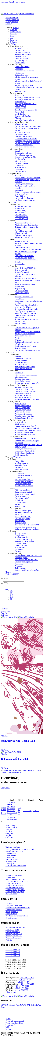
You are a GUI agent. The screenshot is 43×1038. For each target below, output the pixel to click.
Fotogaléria (19, 467)
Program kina (19, 461)
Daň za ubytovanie (21, 75)
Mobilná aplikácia (12, 18)
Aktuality (16, 28)
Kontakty (9, 24)
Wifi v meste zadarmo (22, 490)
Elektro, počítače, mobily (31, 770)
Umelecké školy (20, 114)
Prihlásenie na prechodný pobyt (26, 225)
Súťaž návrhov (20, 424)
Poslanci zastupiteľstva (23, 393)
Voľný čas (17, 457)
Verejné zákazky (21, 422)
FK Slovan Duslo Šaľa (23, 517)
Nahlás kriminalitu (12, 20)
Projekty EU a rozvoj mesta (25, 367)
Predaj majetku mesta (22, 412)
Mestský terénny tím (22, 134)
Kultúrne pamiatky (21, 537)
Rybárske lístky (20, 348)
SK (11, 591)
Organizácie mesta (21, 362)
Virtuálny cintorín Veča (14, 936)
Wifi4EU (9, 940)
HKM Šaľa (19, 515)
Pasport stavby (20, 289)
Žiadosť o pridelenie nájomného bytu (28, 126)
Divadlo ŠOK (20, 478)
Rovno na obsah (7, 2)
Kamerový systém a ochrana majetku (28, 192)
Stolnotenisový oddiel (22, 519)
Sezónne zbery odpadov (23, 153)
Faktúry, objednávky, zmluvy (25, 449)
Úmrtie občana (20, 264)
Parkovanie (19, 176)
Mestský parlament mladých (25, 120)
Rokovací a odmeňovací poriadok (27, 399)
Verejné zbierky (20, 323)
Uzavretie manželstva (22, 247)
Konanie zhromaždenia (23, 336)
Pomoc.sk (18, 566)
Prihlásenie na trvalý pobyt (24, 223)
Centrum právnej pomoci (24, 562)
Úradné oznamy (11, 918)
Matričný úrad (11, 861)
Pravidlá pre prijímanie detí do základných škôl (25, 105)
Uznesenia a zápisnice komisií (25, 391)
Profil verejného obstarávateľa (25, 426)
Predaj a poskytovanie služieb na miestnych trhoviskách (26, 306)
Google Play (10, 1005)
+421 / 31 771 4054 (23, 982)
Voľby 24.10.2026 (12, 574)
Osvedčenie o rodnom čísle (24, 256)
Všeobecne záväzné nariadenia (26, 375)
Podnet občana (20, 50)
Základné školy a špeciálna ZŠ (26, 110)
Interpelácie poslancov (23, 397)
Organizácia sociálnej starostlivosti (27, 143)
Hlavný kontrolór (21, 360)
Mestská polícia (20, 56)
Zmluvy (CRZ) (20, 447)
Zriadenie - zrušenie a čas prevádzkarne (24, 298)
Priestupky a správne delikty (25, 334)
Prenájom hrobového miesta (25, 200)
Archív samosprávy (22, 455)
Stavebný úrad (11, 864)
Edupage (18, 118)
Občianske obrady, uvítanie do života (28, 250)
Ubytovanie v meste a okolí (25, 494)
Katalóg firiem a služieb (11, 770)
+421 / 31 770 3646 (21, 986)
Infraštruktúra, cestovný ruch (25, 541)
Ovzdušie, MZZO (21, 163)
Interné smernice (21, 377)
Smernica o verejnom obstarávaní (27, 428)
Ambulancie (19, 500)
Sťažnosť (18, 340)
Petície (17, 338)
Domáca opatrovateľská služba (26, 139)
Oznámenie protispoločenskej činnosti (28, 445)
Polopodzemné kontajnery (24, 155)
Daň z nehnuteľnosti (22, 67)
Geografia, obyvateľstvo (23, 539)
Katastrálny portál (21, 558)
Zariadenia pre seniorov (23, 137)
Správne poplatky (21, 91)
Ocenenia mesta (20, 543)
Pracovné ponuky (21, 496)
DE (11, 597)
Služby (13, 202)
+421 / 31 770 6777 (25, 980)
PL (11, 599)
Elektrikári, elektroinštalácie (11, 772)
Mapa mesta (19, 190)
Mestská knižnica (21, 465)
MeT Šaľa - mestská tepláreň (25, 147)
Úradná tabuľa (15, 32)
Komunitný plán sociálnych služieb (27, 141)
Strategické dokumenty (23, 379)
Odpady (18, 151)
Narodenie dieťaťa (21, 241)
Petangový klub (20, 523)
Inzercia (17, 504)
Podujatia (13, 34)
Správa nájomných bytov (24, 418)
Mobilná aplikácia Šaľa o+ (15, 928)
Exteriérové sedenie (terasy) (25, 311)
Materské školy (20, 108)
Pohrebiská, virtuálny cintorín (25, 198)
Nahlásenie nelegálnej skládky (26, 157)
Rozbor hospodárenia (22, 408)
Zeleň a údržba (20, 159)
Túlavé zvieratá (20, 171)
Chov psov (19, 169)
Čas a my (13, 40)
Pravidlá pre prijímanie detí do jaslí (27, 97)
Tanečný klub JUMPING (24, 482)
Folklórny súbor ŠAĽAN (24, 480)
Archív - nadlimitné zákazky (25, 434)
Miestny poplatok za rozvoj (24, 85)
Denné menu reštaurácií (23, 492)
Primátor (18, 356)
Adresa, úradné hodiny (23, 206)
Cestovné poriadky (21, 502)
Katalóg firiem (20, 506)
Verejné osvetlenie (21, 194)
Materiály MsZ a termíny (24, 387)
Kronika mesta (20, 547)
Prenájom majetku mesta (23, 414)
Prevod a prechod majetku (24, 416)
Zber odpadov (11, 853)
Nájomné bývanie (21, 124)
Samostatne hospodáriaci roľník (26, 309)
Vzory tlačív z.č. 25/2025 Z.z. (25, 268)
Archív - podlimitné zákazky (25, 432)
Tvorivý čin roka (21, 545)
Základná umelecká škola (24, 486)
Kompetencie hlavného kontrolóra (27, 383)
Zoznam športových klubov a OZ (27, 525)
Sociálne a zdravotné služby (16, 866)
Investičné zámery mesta (23, 369)
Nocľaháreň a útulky (22, 132)
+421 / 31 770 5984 (13, 956)
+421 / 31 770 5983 (13, 954)
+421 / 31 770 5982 (13, 952)
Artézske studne (20, 167)
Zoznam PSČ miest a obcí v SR (26, 560)
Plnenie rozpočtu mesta (23, 406)
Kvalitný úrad (20, 210)
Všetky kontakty (11, 992)
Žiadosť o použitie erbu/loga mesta (27, 350)
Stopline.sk (19, 564)
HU (11, 595)
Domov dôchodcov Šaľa (24, 145)
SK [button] (7, 589)
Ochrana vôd (19, 165)
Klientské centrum (21, 48)
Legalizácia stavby (21, 291)
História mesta (20, 535)
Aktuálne (13, 30)
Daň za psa (19, 69)
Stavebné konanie (21, 270)
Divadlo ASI (19, 473)
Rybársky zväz (20, 521)
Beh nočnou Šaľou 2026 (15, 758)
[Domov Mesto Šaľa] (17, 617)
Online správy (15, 42)
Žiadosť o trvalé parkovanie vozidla (27, 178)
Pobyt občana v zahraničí (24, 231)
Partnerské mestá (21, 365)
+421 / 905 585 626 (27, 978)
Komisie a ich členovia (23, 395)
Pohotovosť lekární (22, 498)
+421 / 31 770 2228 (26, 984)
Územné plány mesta (22, 381)
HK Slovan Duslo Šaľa (23, 512)
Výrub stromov (20, 161)
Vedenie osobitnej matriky (24, 258)
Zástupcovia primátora (23, 358)
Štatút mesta (19, 373)
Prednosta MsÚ (20, 213)
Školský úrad (19, 95)
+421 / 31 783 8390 (21, 990)
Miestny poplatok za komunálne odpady (20, 849)
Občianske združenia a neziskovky (27, 529)
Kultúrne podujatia (21, 463)
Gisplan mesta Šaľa (13, 932)
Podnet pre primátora (22, 52)
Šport (12, 38)
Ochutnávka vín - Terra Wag (18, 740)
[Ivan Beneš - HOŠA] (3, 814)
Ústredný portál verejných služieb (27, 570)
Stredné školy (20, 112)
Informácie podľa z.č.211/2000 (26, 439)
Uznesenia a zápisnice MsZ (25, 389)
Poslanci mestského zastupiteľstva (18, 908)
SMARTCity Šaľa (21, 61)
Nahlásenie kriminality (23, 54)
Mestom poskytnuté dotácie (25, 451)
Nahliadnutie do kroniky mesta (26, 346)
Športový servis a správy (23, 510)
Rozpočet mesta (20, 404)
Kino (12, 36)
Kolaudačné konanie (22, 272)
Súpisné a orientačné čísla (24, 237)
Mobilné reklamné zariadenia (25, 313)
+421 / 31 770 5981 (13, 950)
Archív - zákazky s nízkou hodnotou (28, 430)
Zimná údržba (20, 196)
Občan (13, 44)
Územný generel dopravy (24, 184)
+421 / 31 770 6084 (21, 988)
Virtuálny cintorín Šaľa (14, 934)
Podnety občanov (12, 22)
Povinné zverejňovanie (14, 875)
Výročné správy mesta (23, 410)
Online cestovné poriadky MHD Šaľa (28, 556)
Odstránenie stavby (22, 293)
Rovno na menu (19, 2)
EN (11, 593)
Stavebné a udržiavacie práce (25, 278)
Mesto (12, 352)
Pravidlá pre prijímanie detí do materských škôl (25, 101)
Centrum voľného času (23, 116)
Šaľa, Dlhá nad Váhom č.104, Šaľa (12, 811)
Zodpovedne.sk (20, 568)
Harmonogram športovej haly (25, 527)
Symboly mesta (20, 533)
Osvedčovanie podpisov (14, 851)
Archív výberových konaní (24, 453)
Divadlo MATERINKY (23, 475)
